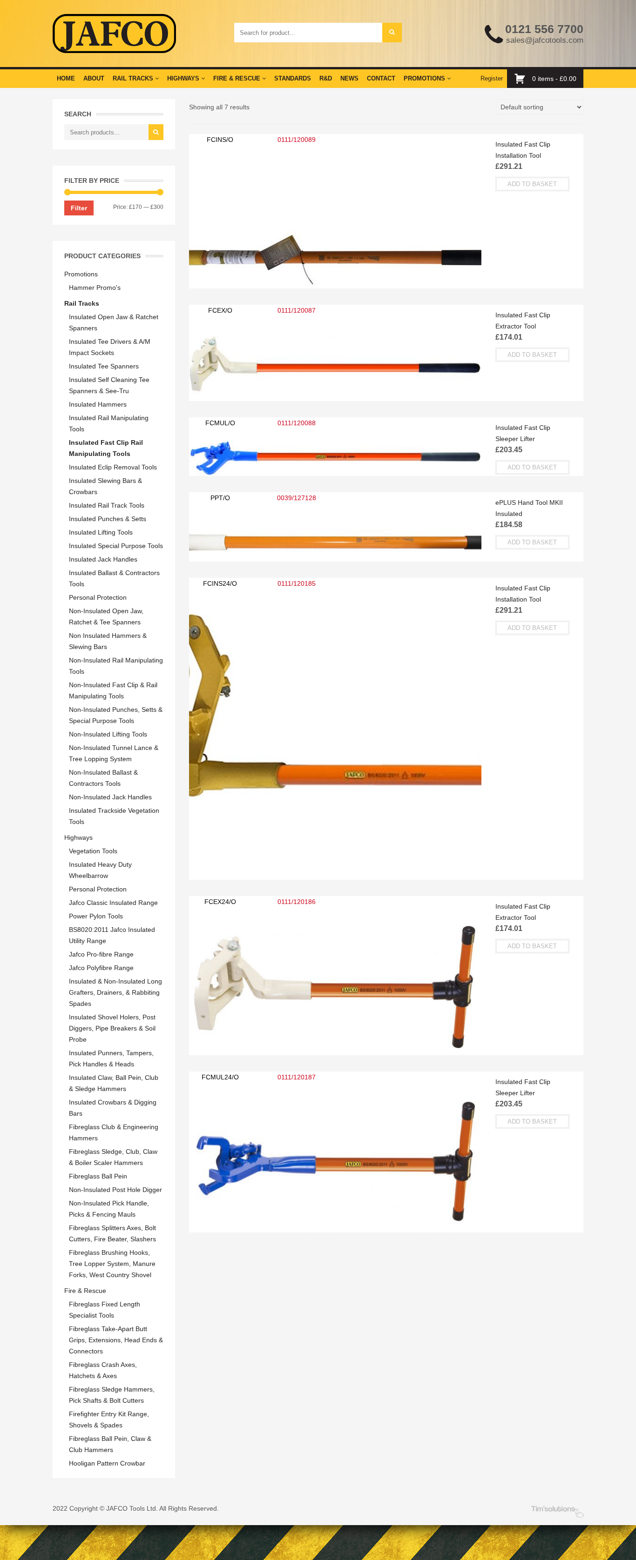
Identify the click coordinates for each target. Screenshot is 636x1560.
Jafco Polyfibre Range (101, 967)
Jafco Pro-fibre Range (101, 954)
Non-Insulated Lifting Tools (108, 734)
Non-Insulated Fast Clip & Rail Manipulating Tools (113, 690)
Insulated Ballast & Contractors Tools (114, 578)
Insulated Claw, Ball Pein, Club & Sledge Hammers (113, 1083)
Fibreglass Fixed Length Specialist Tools (104, 1309)
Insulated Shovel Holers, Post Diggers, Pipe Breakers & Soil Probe (112, 1028)
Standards (292, 78)
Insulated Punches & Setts (107, 518)
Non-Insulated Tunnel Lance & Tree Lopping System (113, 753)
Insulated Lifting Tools (101, 532)
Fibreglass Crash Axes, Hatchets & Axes (103, 1370)
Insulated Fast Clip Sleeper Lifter (522, 433)
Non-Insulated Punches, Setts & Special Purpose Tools (115, 715)
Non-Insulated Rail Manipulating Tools (116, 665)
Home (66, 78)
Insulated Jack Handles (103, 559)
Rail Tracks (134, 78)
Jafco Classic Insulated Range (113, 902)
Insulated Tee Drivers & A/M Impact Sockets (109, 347)
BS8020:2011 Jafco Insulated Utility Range (112, 935)
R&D (325, 78)
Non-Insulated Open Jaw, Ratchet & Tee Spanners (106, 616)
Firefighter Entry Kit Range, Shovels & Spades (109, 1419)
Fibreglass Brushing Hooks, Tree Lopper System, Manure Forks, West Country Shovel (112, 1264)
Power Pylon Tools (96, 916)
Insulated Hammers (98, 404)
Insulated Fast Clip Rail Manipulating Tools (106, 448)
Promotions (425, 78)
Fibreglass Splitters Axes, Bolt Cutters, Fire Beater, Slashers (112, 1233)
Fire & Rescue (237, 78)
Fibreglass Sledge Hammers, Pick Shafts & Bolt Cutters (112, 1395)
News (349, 78)
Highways (184, 78)
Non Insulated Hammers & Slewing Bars (108, 641)
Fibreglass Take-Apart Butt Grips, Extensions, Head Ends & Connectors (116, 1340)
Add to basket (532, 184)
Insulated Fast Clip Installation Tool (522, 150)
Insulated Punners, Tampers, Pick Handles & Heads (111, 1058)
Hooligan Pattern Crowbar (107, 1463)
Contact (381, 78)
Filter (79, 208)
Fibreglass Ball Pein (98, 1176)
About (93, 78)
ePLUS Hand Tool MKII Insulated (529, 508)
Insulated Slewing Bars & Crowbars (105, 486)
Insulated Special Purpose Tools (116, 545)
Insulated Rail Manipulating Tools (109, 423)
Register (491, 78)
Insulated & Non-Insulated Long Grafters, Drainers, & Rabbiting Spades (115, 992)
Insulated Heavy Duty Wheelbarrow (100, 870)
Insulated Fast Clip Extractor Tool (522, 320)
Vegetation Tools (93, 851)
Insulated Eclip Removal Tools (113, 467)
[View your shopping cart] (522, 78)
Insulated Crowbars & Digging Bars (112, 1107)
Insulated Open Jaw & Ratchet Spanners (113, 322)
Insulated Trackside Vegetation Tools (114, 816)
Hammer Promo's (95, 287)
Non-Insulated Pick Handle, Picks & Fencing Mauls (109, 1208)
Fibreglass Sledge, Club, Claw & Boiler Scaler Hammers (113, 1157)
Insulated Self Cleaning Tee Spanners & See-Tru (109, 385)
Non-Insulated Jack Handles (110, 797)
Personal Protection (98, 597)
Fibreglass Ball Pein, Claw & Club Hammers (110, 1444)
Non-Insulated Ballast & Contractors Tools (103, 778)
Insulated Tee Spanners (104, 366)
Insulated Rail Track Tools (106, 505)
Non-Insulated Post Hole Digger (115, 1189)
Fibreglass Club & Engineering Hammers (113, 1132)
